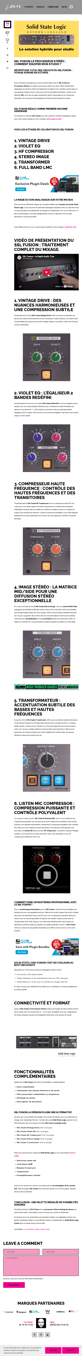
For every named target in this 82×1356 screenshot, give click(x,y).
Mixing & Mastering (42, 1229)
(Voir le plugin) (46, 1128)
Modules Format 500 (26, 1168)
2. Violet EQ (27, 145)
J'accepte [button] (70, 1350)
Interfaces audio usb (26, 1161)
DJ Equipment (29, 1229)
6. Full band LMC (33, 167)
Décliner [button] (53, 1350)
